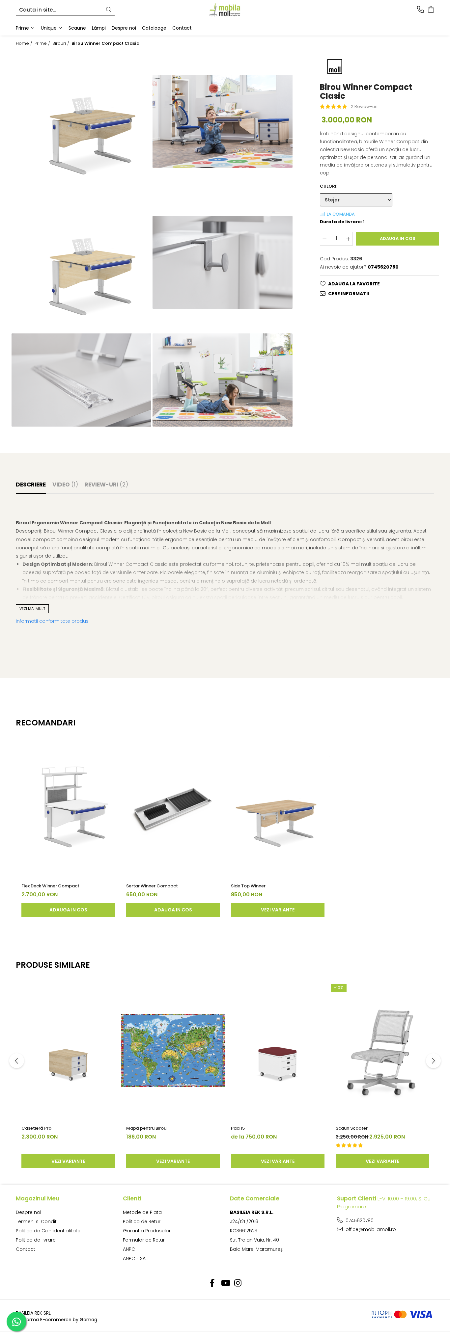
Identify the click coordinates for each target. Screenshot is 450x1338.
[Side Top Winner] (277, 808)
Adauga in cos (397, 238)
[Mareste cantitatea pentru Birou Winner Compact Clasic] (348, 238)
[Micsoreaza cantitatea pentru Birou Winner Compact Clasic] (324, 238)
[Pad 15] (277, 1050)
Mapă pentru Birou (146, 1128)
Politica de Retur (141, 1221)
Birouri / (61, 43)
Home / (25, 43)
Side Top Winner (248, 886)
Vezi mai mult (32, 608)
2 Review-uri (364, 106)
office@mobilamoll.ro (370, 1229)
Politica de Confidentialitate (48, 1230)
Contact (25, 1249)
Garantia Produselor (147, 1230)
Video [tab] (65, 484)
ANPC (129, 1249)
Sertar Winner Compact (152, 886)
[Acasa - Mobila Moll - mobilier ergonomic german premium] (225, 9)
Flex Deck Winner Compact (50, 886)
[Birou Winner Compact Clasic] (81, 121)
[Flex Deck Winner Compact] (68, 808)
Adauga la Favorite (354, 283)
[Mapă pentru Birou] (173, 1050)
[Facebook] (212, 1283)
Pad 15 (238, 1128)
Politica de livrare (36, 1240)
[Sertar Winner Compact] (173, 808)
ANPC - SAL (135, 1258)
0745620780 (359, 1220)
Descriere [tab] (31, 484)
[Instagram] (238, 1283)
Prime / (43, 43)
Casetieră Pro (36, 1128)
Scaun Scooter (352, 1128)
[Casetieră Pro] (68, 1050)
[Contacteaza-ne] (420, 10)
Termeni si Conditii (37, 1221)
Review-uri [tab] (106, 484)
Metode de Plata (142, 1212)
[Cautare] (109, 10)
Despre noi (28, 1212)
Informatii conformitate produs (52, 621)
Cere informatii (348, 293)
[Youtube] (225, 1283)
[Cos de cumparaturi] (430, 10)
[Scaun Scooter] (382, 1050)
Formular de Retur (144, 1240)
